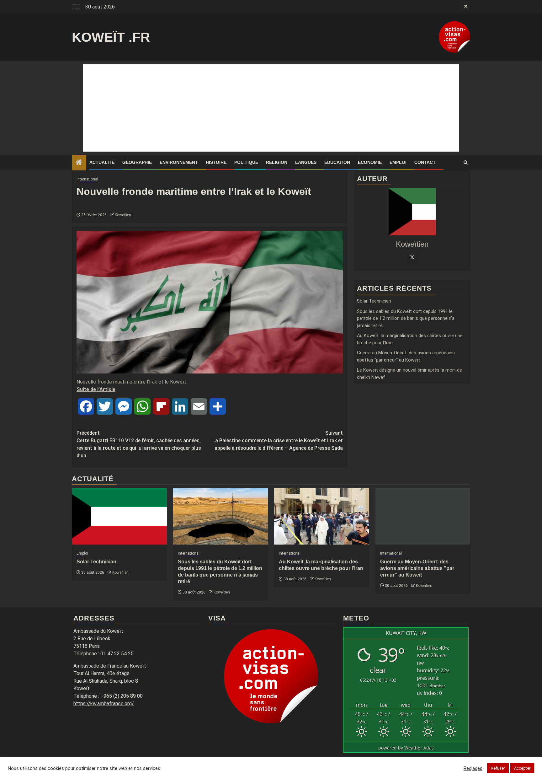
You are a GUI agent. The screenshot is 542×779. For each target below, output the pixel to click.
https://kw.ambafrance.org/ (103, 703)
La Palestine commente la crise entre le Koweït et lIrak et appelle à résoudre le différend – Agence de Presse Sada (277, 440)
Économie (370, 162)
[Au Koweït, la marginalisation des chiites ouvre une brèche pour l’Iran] (321, 516)
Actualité (101, 162)
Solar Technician (374, 301)
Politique (246, 162)
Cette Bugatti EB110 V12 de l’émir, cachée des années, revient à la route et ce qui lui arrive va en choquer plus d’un (139, 444)
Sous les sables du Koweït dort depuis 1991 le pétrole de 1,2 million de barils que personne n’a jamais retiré (405, 318)
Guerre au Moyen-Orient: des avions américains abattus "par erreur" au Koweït (417, 568)
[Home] (79, 162)
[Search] (466, 163)
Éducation (337, 162)
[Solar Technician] (119, 516)
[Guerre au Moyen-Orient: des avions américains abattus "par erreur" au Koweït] (422, 516)
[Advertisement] (271, 108)
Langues (305, 162)
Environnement (179, 162)
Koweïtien (123, 215)
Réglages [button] (473, 768)
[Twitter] (412, 257)
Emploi (398, 162)
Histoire (216, 162)
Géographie (137, 162)
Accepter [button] (522, 768)
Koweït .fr (111, 37)
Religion (276, 162)
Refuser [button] (498, 768)
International (87, 179)
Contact (425, 162)
